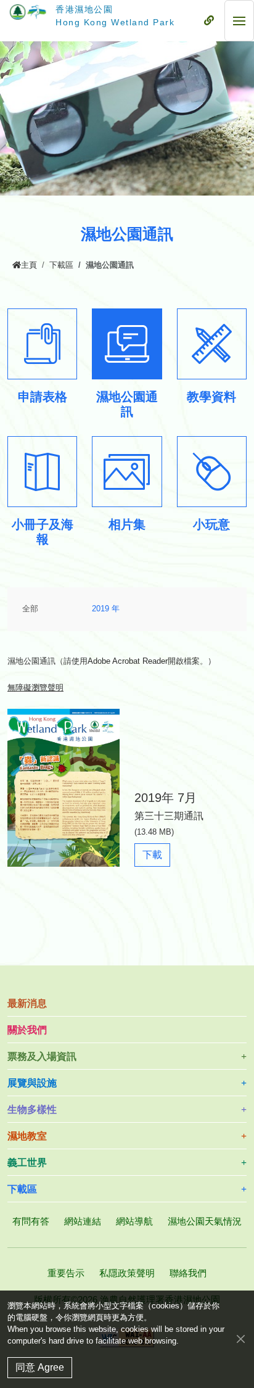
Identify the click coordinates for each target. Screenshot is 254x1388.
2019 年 (106, 609)
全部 (30, 609)
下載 (156, 858)
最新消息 (27, 1003)
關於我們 (27, 1030)
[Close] (241, 1338)
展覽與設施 (32, 1083)
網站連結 (82, 1221)
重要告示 (65, 1273)
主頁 (29, 265)
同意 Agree (39, 1367)
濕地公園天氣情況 (205, 1221)
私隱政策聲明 (127, 1273)
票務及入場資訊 (41, 1056)
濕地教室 (27, 1136)
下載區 (61, 265)
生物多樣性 (32, 1109)
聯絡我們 (188, 1273)
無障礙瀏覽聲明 (35, 688)
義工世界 (27, 1162)
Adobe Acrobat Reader (128, 661)
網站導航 (134, 1221)
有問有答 (30, 1221)
